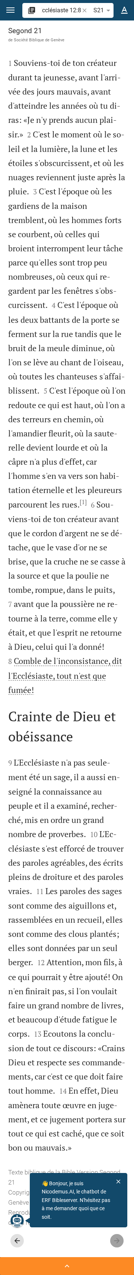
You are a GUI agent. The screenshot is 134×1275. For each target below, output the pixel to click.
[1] (83, 502)
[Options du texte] (124, 10)
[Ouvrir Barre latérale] (67, 1266)
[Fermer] (118, 1181)
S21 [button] (98, 10)
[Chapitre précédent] (17, 1240)
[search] (61, 10)
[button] (10, 10)
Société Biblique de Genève (39, 39)
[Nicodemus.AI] (17, 1220)
